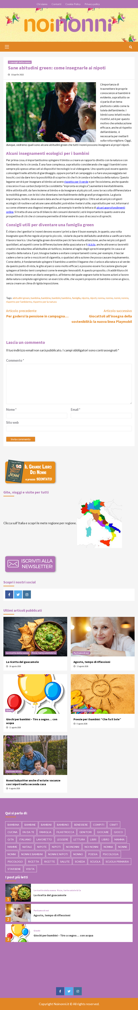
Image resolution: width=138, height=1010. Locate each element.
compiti (98, 824)
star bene (14, 868)
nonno (124, 297)
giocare (103, 832)
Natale (27, 846)
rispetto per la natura (45, 301)
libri (93, 839)
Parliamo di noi (81, 653)
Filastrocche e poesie (84, 710)
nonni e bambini (32, 854)
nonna (101, 297)
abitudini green (21, 297)
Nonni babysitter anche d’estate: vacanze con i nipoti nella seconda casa (33, 782)
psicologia (111, 854)
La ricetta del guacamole (22, 662)
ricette (49, 861)
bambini (56, 297)
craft (114, 824)
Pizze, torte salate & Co (44, 653)
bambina (35, 297)
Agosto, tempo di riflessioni (91, 662)
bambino (66, 297)
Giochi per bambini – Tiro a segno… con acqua (63, 935)
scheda (80, 861)
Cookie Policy (72, 4)
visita (30, 868)
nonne (109, 297)
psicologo (15, 861)
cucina (12, 832)
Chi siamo (42, 4)
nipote (85, 297)
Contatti (56, 4)
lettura (79, 839)
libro (105, 839)
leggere (62, 839)
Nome (11, 409)
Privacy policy (92, 4)
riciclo (91, 244)
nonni (117, 297)
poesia (93, 854)
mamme (12, 846)
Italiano (25, 839)
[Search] (130, 47)
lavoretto (44, 839)
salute (65, 861)
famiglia (76, 297)
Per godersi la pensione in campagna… (37, 313)
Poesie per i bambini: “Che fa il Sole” (97, 719)
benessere (81, 824)
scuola (95, 861)
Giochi (9, 710)
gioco (118, 832)
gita (11, 839)
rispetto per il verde (76, 181)
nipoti (93, 297)
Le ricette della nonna (17, 653)
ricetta (33, 861)
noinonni (72, 846)
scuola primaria (117, 861)
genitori (85, 832)
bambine (46, 297)
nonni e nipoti (58, 854)
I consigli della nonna (20, 62)
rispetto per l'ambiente (19, 301)
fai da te (28, 832)
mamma (119, 839)
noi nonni (91, 846)
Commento (15, 360)
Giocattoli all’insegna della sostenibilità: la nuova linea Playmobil (102, 316)
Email (75, 409)
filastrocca (65, 832)
